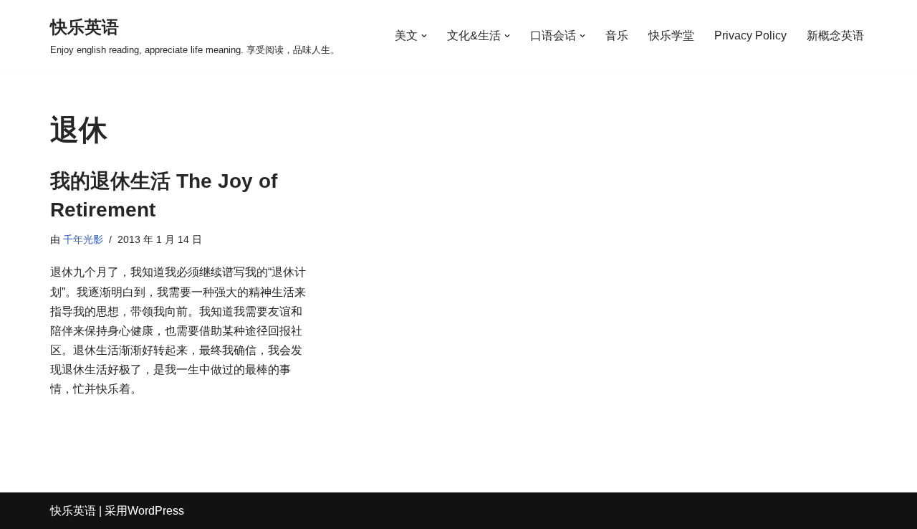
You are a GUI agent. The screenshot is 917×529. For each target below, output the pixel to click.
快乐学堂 (671, 35)
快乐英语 (73, 511)
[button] (424, 36)
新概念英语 (835, 35)
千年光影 (83, 239)
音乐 (616, 35)
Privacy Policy (750, 35)
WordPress (156, 511)
